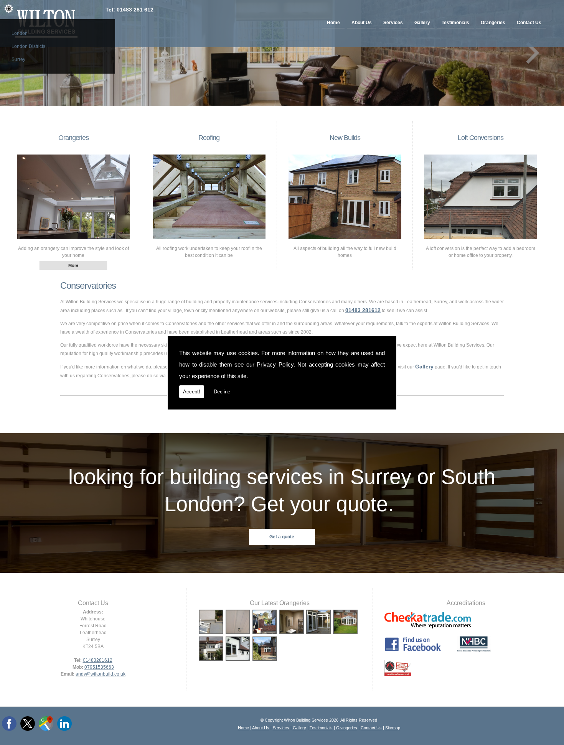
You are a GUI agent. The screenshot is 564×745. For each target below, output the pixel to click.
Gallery (422, 22)
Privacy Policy (275, 364)
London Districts (28, 46)
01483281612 (97, 660)
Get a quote (281, 536)
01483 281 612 (135, 10)
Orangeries (493, 22)
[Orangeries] (73, 241)
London (20, 33)
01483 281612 (363, 310)
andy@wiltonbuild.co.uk (100, 674)
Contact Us (529, 22)
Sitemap (392, 727)
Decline (222, 392)
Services (393, 22)
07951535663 (99, 667)
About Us (361, 22)
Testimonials (455, 22)
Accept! (191, 392)
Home (333, 22)
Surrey (18, 59)
